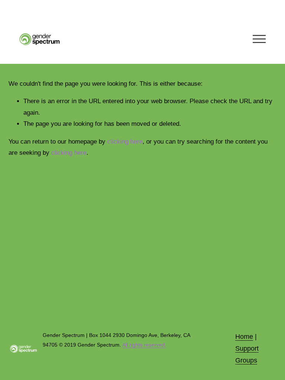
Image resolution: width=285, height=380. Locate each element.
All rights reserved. (144, 345)
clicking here (124, 141)
